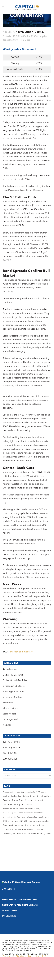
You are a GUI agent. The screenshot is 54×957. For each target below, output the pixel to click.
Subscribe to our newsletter (19, 900)
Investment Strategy (13, 697)
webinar (7, 725)
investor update (10, 813)
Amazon (6, 792)
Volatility (17, 834)
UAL (27, 825)
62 (25, 40)
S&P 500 (24, 821)
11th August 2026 (11, 748)
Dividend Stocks (10, 800)
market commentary (21, 652)
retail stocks (44, 817)
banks (44, 792)
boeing (6, 796)
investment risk (32, 809)
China (33, 796)
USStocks (7, 834)
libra (21, 813)
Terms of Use (9, 911)
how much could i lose (13, 809)
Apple (32, 792)
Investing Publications (13, 692)
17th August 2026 (11, 742)
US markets (27, 829)
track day (13, 825)
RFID (5, 821)
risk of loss (13, 821)
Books (13, 796)
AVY (38, 792)
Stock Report (9, 714)
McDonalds (19, 817)
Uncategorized (10, 719)
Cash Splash (23, 796)
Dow (21, 800)
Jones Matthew (10, 40)
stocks (45, 821)
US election (8, 829)
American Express (19, 792)
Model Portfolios (11, 708)
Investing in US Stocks (14, 686)
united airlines (37, 825)
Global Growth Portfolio (15, 680)
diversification (43, 796)
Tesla (5, 825)
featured (39, 800)
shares (32, 821)
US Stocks (38, 829)
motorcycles (31, 817)
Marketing (8, 703)
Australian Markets (12, 669)
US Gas (18, 829)
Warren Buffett (29, 834)
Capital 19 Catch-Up (33, 36)
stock (38, 821)
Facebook (29, 800)
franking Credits (10, 804)
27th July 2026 (10, 753)
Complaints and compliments (20, 905)
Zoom (48, 834)
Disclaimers (9, 916)
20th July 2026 (10, 759)
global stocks (25, 804)
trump (21, 825)
